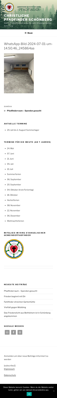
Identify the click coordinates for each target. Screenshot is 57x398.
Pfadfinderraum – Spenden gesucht (20, 291)
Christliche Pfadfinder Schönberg (28, 18)
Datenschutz (10, 375)
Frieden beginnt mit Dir (15, 296)
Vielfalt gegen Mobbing (15, 307)
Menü (29, 33)
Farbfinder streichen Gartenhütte (19, 302)
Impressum (9, 369)
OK (29, 394)
